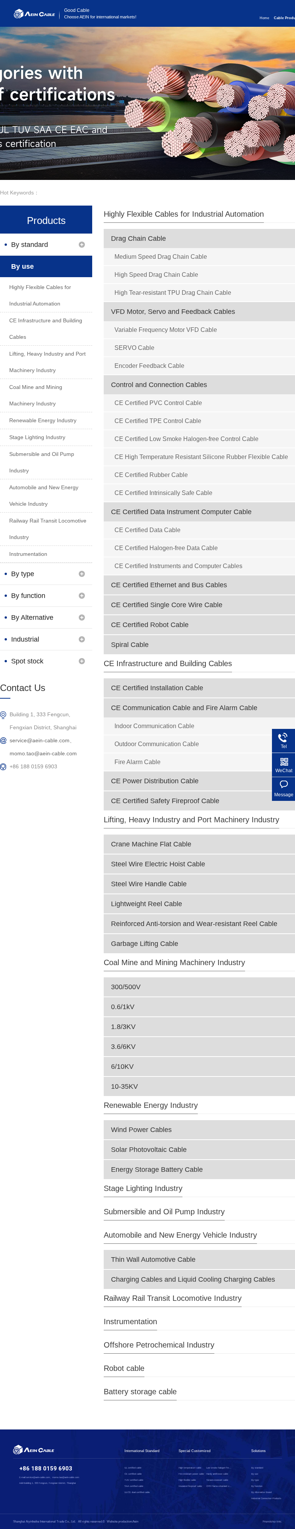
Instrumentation (130, 1321)
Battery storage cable (140, 1391)
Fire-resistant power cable (191, 1474)
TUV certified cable (133, 1480)
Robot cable (124, 1368)
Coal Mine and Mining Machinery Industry (174, 962)
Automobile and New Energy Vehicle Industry (180, 1235)
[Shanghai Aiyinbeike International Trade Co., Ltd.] (34, 16)
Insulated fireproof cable (190, 1486)
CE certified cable (133, 1474)
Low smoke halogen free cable (219, 1468)
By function (28, 596)
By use (22, 266)
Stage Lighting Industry (143, 1188)
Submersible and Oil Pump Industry (164, 1211)
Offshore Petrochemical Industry (159, 1345)
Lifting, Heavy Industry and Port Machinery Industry (191, 819)
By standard (29, 244)
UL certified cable (132, 1468)
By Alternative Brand (32, 621)
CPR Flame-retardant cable (219, 1486)
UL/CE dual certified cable (137, 1492)
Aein (135, 1521)
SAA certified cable (133, 1486)
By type (22, 574)
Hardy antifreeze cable (217, 1474)
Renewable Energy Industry (151, 1105)
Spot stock (27, 661)
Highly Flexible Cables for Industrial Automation (184, 214)
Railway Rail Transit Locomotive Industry (173, 1298)
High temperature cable (190, 1468)
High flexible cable (187, 1480)
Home (264, 18)
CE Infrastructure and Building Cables (168, 663)
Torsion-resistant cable (217, 1480)
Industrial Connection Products (28, 642)
